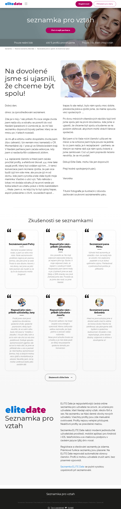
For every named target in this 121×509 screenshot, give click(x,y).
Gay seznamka (72, 502)
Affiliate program (83, 502)
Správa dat (100, 502)
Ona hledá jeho (38, 502)
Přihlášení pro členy (105, 4)
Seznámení (29, 502)
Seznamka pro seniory (59, 502)
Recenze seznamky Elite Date (24, 49)
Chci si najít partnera (60, 30)
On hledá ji (48, 502)
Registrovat (84, 4)
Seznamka (8, 49)
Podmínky (92, 502)
